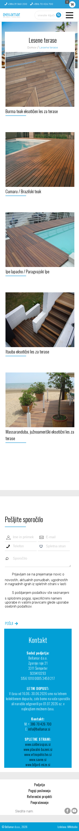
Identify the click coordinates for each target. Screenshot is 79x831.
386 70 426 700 (41, 724)
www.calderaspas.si (38, 744)
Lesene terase (48, 47)
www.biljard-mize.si (37, 764)
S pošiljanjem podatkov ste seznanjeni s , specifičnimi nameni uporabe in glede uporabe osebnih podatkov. (37, 599)
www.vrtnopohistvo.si (38, 754)
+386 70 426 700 (43, 4)
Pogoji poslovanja (39, 790)
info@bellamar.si (39, 729)
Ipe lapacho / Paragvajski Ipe (27, 271)
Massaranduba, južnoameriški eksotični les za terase (39, 434)
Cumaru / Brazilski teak (23, 191)
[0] (72, 4)
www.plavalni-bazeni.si (38, 749)
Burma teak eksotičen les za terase (31, 111)
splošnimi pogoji (19, 598)
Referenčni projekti (39, 796)
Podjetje (39, 784)
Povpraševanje (39, 802)
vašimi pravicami (33, 602)
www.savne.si (38, 759)
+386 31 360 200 (17, 4)
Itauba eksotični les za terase (27, 351)
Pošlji (9, 623)
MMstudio (72, 826)
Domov (31, 47)
